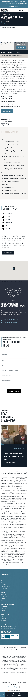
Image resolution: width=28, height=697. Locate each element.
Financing (3, 608)
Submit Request (14, 391)
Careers (3, 598)
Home (2, 577)
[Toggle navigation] (26, 10)
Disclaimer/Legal (13, 687)
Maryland (3, 579)
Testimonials (4, 596)
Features (17, 52)
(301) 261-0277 (12, 626)
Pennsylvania (4, 580)
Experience (4, 606)
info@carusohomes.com (8, 125)
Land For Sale (4, 55)
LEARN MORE (13, 6)
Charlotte (3, 584)
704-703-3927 (11, 319)
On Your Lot (4, 588)
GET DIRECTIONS (7, 111)
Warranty (3, 618)
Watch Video (10, 322)
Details (3, 52)
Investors (3, 620)
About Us (3, 594)
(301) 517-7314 (5, 123)
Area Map (10, 52)
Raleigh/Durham (5, 586)
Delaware (3, 582)
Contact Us (4, 616)
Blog (2, 600)
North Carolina (12, 55)
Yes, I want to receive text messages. (10, 370)
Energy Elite (4, 610)
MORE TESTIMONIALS (18, 449)
